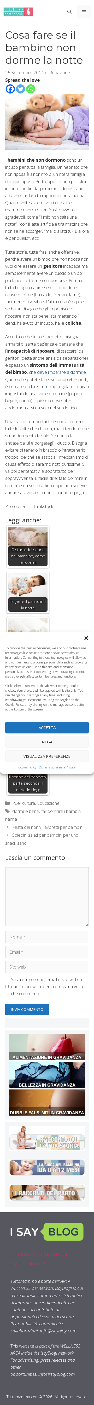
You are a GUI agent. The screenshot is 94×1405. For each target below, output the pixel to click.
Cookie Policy (27, 767)
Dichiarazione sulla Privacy (57, 767)
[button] (86, 637)
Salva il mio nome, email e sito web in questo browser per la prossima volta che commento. (47, 986)
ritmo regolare (60, 386)
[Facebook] (10, 89)
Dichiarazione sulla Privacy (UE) (40, 1254)
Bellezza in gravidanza (47, 1085)
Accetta (47, 727)
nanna (11, 819)
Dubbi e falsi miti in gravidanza (47, 1113)
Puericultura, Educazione (36, 803)
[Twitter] (20, 89)
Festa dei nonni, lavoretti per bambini (47, 827)
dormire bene (25, 811)
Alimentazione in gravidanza (47, 1057)
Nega (47, 741)
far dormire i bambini (61, 811)
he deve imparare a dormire (58, 372)
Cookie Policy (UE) (27, 1264)
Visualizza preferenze (47, 756)
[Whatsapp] (30, 89)
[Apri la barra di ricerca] (69, 11)
